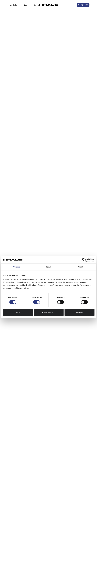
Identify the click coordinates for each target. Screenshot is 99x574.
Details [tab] (49, 267)
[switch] (36, 302)
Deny (18, 312)
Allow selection (48, 312)
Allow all (79, 312)
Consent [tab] (17, 267)
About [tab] (80, 267)
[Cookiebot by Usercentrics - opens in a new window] (83, 260)
